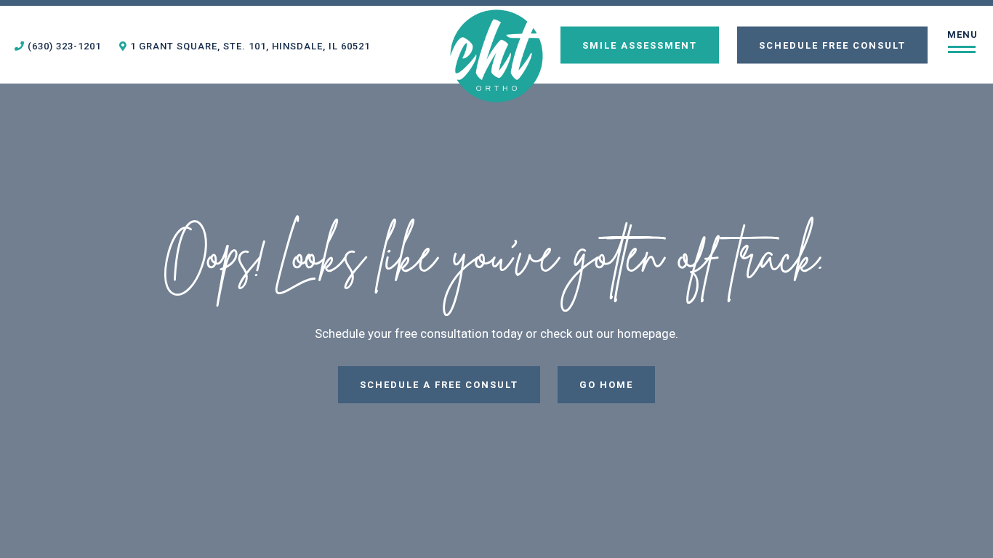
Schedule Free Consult (832, 44)
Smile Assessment (639, 44)
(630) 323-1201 (63, 46)
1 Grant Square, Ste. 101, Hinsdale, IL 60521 (248, 46)
